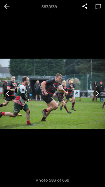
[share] (84, 7)
